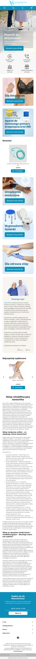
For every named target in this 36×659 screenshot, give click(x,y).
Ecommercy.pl (18, 651)
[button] (4, 8)
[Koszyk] (31, 8)
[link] (18, 31)
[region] (18, 31)
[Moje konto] (22, 8)
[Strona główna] (18, 3)
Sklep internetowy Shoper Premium (18, 657)
